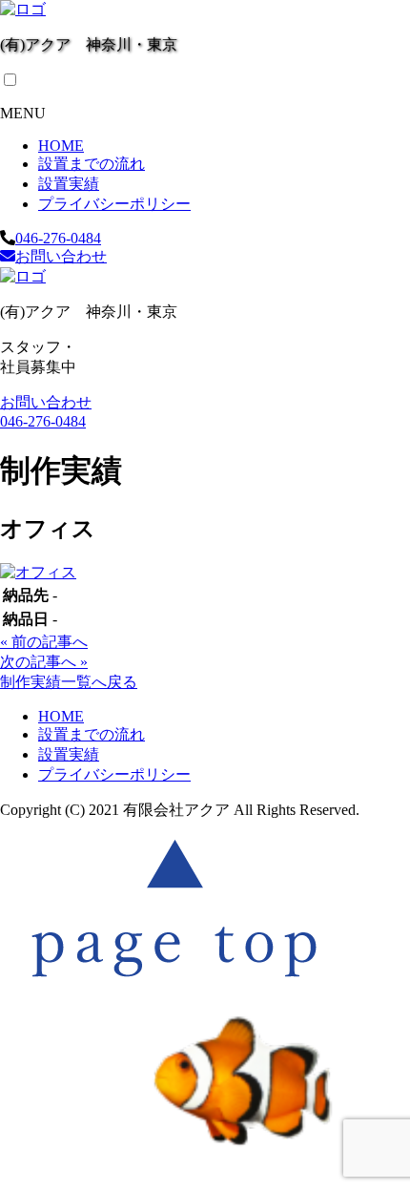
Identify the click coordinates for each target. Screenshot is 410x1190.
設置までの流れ (91, 164)
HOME (61, 145)
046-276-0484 (58, 238)
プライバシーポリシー (114, 204)
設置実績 (68, 184)
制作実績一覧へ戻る (68, 682)
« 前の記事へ (44, 642)
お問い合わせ (61, 256)
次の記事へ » (44, 662)
